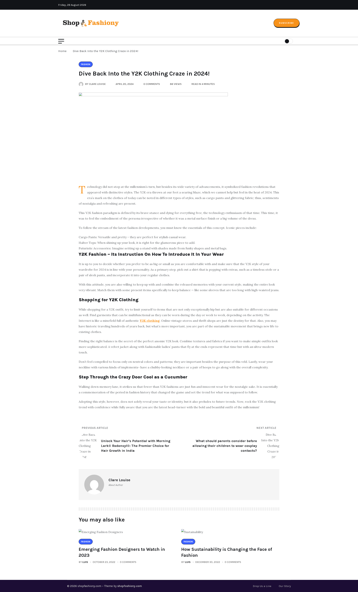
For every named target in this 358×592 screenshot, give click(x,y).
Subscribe (286, 23)
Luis (85, 562)
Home (63, 51)
